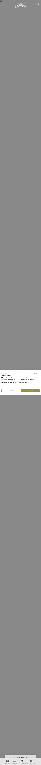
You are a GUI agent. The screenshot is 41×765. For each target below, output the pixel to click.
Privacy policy (35, 373)
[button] (4, 373)
